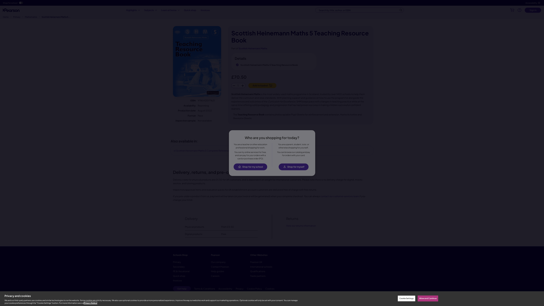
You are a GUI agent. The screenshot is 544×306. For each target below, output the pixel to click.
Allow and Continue (428, 298)
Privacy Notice (90, 303)
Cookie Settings (406, 298)
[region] (272, 298)
